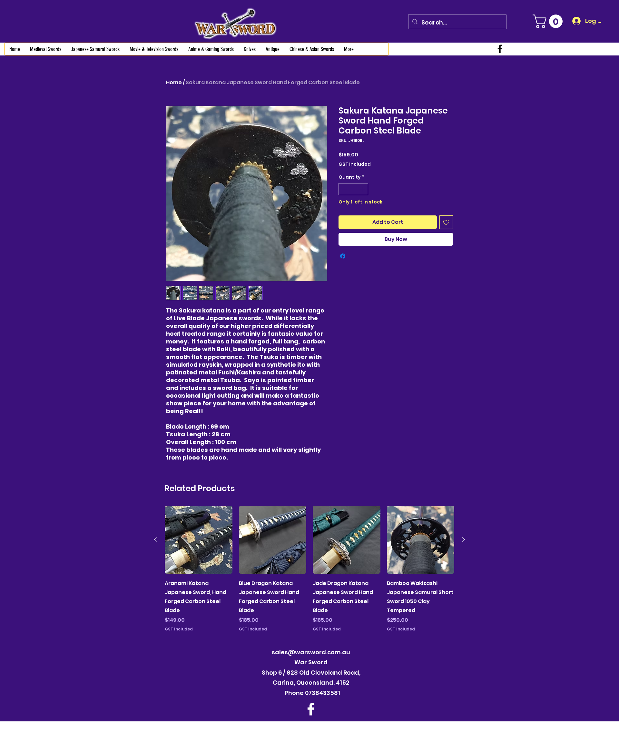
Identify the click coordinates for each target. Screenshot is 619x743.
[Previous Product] (155, 539)
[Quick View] (198, 540)
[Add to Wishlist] (446, 222)
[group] (309, 569)
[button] (549, 21)
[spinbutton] (353, 189)
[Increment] (363, 189)
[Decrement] (343, 189)
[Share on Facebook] (343, 256)
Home (174, 82)
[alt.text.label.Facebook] (500, 48)
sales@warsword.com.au (311, 652)
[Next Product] (463, 539)
